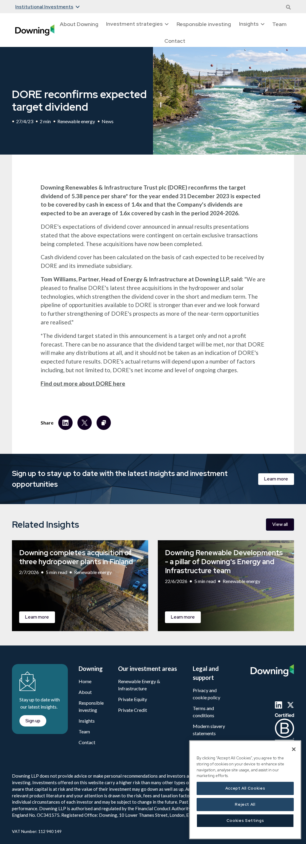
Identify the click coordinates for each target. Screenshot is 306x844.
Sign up (33, 466)
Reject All (245, 804)
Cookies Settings (245, 820)
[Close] (293, 749)
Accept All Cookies (245, 788)
